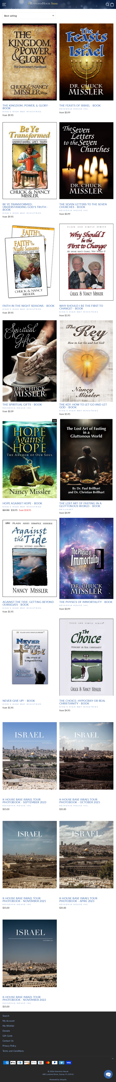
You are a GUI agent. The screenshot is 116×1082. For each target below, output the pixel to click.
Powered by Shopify (58, 1079)
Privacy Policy (9, 1046)
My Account (9, 1021)
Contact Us (8, 1041)
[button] (108, 1074)
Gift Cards (8, 1036)
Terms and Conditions (13, 1051)
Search (6, 1016)
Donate (6, 1031)
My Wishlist (8, 1026)
